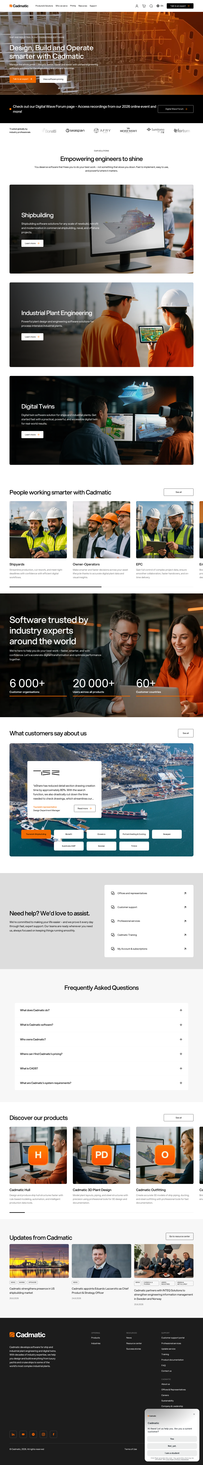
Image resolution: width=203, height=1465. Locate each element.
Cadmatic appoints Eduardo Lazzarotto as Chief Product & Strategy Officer (100, 1291)
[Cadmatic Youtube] (23, 1435)
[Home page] (27, 1336)
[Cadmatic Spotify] (33, 1435)
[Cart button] (144, 6)
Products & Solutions (44, 5)
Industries (95, 1343)
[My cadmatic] (137, 6)
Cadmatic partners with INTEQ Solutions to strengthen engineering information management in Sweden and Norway (163, 1294)
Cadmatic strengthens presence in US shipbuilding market (32, 1291)
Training (165, 1354)
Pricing (73, 5)
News (129, 1337)
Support (93, 5)
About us (165, 1384)
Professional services (171, 1343)
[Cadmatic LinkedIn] (13, 1435)
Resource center (134, 1343)
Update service (168, 1348)
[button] (56, 587)
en (162, 5)
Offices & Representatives (173, 1389)
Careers (165, 1395)
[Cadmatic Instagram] (43, 1435)
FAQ (163, 1365)
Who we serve (61, 5)
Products (95, 1337)
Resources (82, 5)
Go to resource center (179, 1236)
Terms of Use (131, 1449)
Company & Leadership (172, 1406)
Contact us (166, 1370)
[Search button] (151, 6)
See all (179, 492)
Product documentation (172, 1359)
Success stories (133, 1348)
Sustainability (167, 1400)
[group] (38, 540)
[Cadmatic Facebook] (53, 1435)
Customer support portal (172, 1337)
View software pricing (53, 79)
